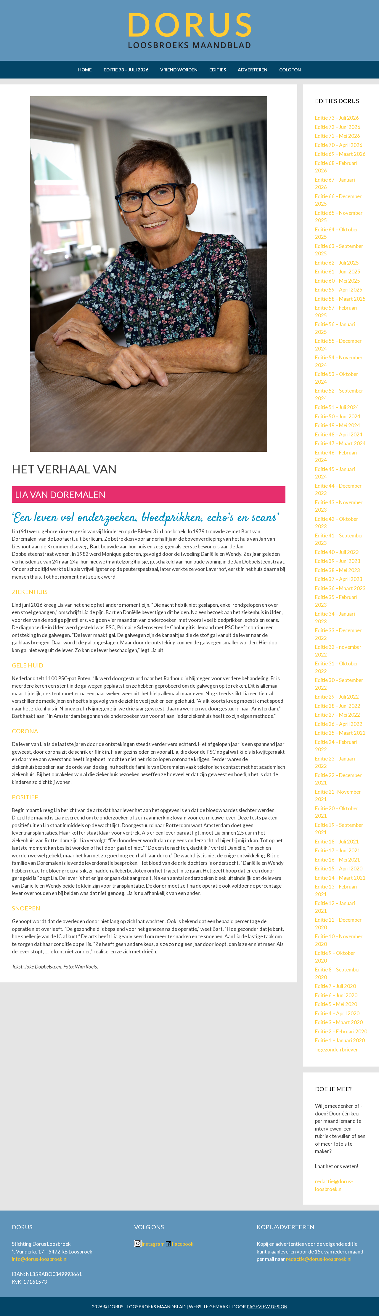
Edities (217, 69)
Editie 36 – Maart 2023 (340, 588)
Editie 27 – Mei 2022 (337, 715)
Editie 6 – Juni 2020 (336, 995)
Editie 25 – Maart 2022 (340, 733)
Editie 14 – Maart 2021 (340, 878)
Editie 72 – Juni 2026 (337, 127)
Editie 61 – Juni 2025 (337, 271)
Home (85, 69)
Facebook (183, 1244)
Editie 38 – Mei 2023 (337, 570)
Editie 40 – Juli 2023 (337, 552)
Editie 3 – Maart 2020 (339, 1022)
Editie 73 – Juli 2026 (126, 69)
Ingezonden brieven (337, 1049)
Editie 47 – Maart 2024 (340, 443)
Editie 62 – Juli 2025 (337, 263)
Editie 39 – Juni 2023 (337, 561)
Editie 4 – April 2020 (337, 1013)
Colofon (290, 69)
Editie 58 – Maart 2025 (340, 299)
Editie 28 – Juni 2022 (337, 706)
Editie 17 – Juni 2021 (337, 850)
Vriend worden (178, 69)
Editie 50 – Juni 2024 (337, 416)
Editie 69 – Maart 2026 (340, 154)
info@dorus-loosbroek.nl (40, 1259)
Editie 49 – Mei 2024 (337, 425)
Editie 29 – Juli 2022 (337, 697)
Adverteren (252, 69)
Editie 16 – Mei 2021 (337, 859)
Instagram (153, 1244)
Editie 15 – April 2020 (338, 868)
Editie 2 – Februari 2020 (341, 1031)
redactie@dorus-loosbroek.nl (319, 1259)
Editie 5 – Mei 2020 (336, 1004)
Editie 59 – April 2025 (338, 289)
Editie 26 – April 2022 (338, 724)
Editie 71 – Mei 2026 (337, 136)
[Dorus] (190, 30)
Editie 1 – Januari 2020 (340, 1040)
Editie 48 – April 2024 (338, 434)
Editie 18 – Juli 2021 (337, 841)
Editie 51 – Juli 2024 (337, 407)
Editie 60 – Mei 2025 (337, 281)
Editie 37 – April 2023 (338, 579)
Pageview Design (267, 1306)
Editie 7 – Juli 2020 (335, 986)
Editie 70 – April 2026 (338, 145)
